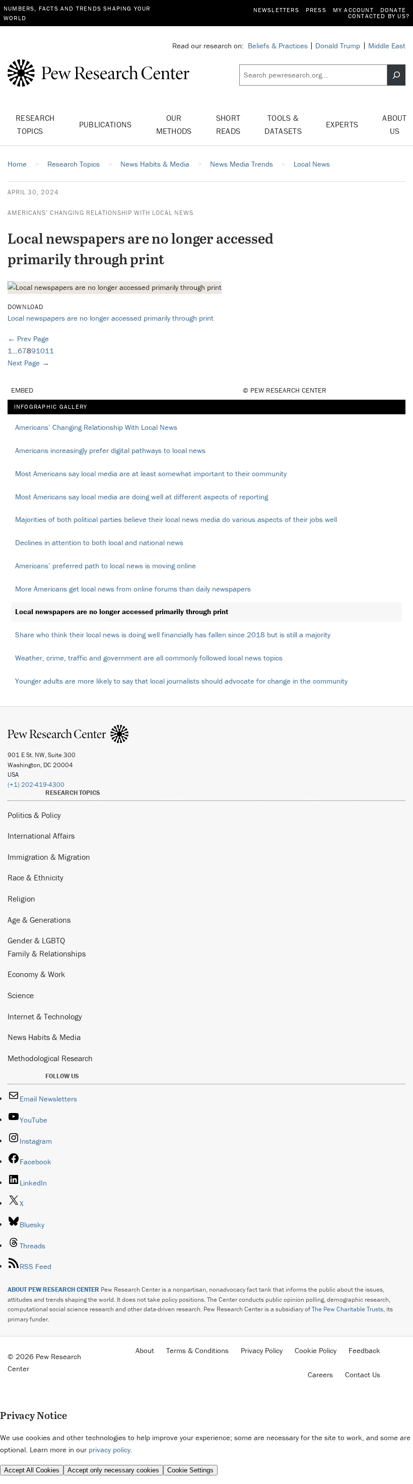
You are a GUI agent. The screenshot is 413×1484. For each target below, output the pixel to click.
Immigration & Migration (49, 857)
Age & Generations (39, 920)
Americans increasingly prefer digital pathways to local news (110, 450)
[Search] (396, 75)
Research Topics (35, 124)
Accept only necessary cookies (113, 1470)
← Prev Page (28, 338)
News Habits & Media (44, 1037)
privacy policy (109, 1449)
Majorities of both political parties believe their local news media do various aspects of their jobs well (176, 519)
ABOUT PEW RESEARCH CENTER (53, 1289)
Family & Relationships (47, 953)
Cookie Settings (190, 1470)
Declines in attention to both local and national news (99, 542)
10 (40, 350)
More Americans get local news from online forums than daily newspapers (133, 588)
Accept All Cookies (31, 1470)
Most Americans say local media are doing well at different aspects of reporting (141, 496)
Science (21, 995)
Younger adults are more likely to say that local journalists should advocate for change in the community (181, 681)
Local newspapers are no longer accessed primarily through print (111, 318)
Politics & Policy (34, 815)
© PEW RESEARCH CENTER (284, 390)
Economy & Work (36, 974)
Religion (21, 899)
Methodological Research (50, 1058)
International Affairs (41, 836)
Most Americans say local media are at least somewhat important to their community (151, 473)
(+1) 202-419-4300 (36, 784)
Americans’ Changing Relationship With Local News (100, 212)
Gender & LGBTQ (36, 940)
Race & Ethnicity (35, 877)
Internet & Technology (45, 1016)
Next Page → (28, 362)
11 (49, 350)
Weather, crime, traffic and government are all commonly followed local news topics (149, 657)
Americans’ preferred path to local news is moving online (105, 565)
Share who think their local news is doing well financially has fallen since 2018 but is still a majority (172, 634)
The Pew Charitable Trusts (347, 1309)
